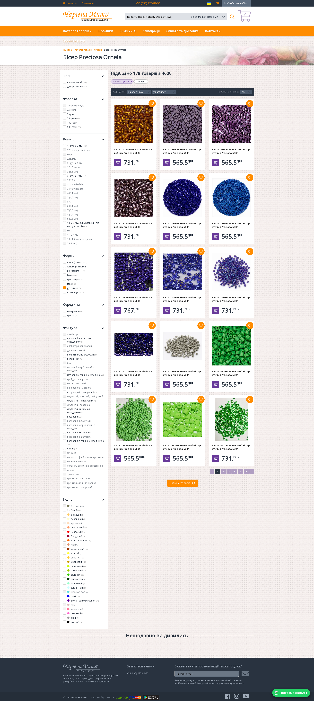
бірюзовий (77, 583)
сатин (72, 448)
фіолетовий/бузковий (84, 600)
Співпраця (151, 31)
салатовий (78, 566)
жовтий (76, 553)
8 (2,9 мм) (72, 214)
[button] (210, 3)
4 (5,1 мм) (72, 193)
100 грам (72, 122)
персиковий (78, 527)
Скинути (141, 81)
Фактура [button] (70, 328)
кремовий (76, 523)
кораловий (76, 609)
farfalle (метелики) (80, 266)
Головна (67, 49)
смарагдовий (79, 579)
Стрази (98, 49)
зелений (77, 574)
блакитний (78, 587)
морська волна (79, 591)
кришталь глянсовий (78, 478)
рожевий (76, 613)
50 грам (73, 118)
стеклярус (75, 292)
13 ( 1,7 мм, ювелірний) (80, 239)
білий (75, 510)
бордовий (77, 536)
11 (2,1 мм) (73, 234)
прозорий (74, 416)
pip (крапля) (76, 270)
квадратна (74, 311)
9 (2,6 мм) (72, 218)
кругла (73, 315)
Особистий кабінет (238, 3)
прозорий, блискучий (79, 420)
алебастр (72, 334)
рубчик (74, 288)
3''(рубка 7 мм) (76, 175)
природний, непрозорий (82, 354)
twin (72, 275)
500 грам (74, 126)
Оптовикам (88, 3)
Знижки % (128, 31)
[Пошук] (232, 16)
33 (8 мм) (72, 243)
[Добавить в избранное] (152, 103)
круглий (74, 279)
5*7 (69, 201)
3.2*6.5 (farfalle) (75, 184)
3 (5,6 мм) (72, 171)
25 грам (71, 109)
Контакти (213, 31)
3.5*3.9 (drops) (75, 188)
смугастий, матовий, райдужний (85, 396)
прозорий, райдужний (79, 436)
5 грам (72, 114)
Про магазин (70, 3)
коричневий (79, 549)
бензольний (77, 506)
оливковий (78, 570)
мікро (70, 154)
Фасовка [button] (70, 99)
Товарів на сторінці (228, 91)
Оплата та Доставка (182, 31)
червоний (77, 531)
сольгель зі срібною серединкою (85, 465)
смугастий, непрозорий (81, 400)
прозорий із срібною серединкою (85, 442)
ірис (69, 363)
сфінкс (70, 470)
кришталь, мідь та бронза (81, 482)
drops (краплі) (77, 262)
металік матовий (76, 383)
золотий (77, 557)
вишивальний (77, 82)
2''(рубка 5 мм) (75, 162)
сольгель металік (77, 461)
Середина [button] (71, 304)
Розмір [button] (69, 139)
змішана (71, 452)
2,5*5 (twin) (73, 167)
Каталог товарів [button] (76, 31)
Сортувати (119, 91)
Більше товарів (181, 483)
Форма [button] (69, 255)
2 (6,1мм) (72, 158)
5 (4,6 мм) (72, 197)
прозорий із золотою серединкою (79, 340)
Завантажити (74, 41)
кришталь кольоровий (79, 487)
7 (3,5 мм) (72, 210)
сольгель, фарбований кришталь (85, 457)
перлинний (74, 358)
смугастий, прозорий (78, 404)
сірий (74, 617)
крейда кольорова (77, 379)
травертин (73, 474)
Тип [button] (66, 75)
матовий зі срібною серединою (85, 374)
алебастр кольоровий (79, 345)
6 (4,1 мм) (72, 206)
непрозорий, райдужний (81, 392)
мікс (69, 230)
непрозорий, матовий (79, 387)
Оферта (110, 697)
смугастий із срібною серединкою (78, 410)
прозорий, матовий (79, 432)
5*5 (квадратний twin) (79, 150)
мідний (74, 544)
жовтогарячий (80, 540)
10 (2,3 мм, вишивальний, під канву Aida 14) (83, 224)
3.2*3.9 (71, 180)
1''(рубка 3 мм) (77, 145)
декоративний (77, 86)
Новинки (105, 31)
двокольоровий (76, 350)
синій (75, 596)
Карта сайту (97, 697)
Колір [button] (67, 499)
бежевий (76, 514)
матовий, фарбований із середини (80, 369)
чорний (76, 622)
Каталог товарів (83, 49)
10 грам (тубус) (75, 105)
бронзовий (78, 561)
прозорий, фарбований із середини (81, 426)
